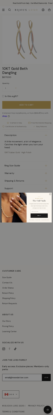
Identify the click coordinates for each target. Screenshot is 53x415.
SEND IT (39, 215)
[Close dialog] (50, 194)
